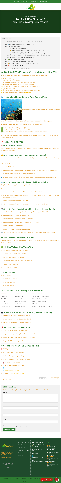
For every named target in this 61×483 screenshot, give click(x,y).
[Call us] (8, 467)
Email (4, 412)
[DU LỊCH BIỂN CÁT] (30, 6)
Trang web (5, 419)
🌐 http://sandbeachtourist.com (11, 370)
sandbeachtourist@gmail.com (16, 373)
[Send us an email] (12, 464)
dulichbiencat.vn (14, 368)
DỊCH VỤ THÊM (25, 478)
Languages (56, 6)
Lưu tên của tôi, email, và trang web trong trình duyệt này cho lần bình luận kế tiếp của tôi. (28, 426)
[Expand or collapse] (58, 39)
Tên (4, 405)
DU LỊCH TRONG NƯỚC (35, 478)
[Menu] (2, 6)
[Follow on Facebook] (3, 464)
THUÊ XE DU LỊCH (17, 478)
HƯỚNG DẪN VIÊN (7, 478)
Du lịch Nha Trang (30, 16)
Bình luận (6, 392)
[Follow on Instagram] (6, 464)
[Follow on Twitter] (9, 464)
